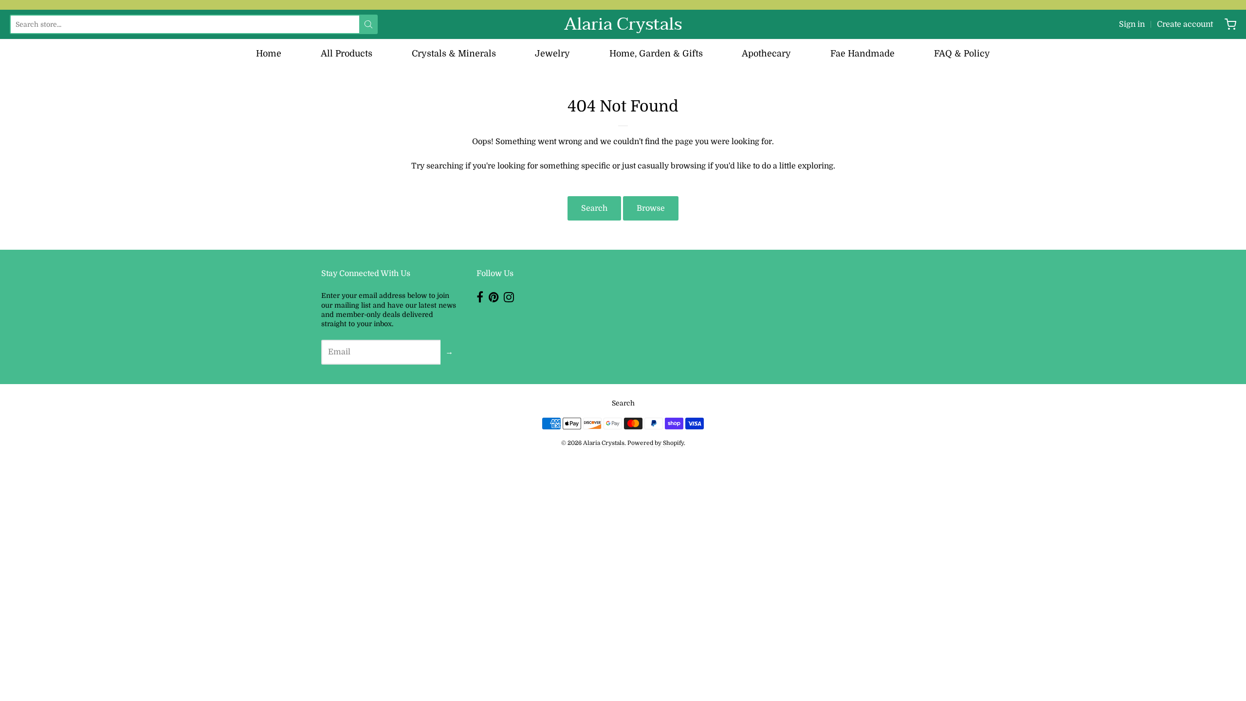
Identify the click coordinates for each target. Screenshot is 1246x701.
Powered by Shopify (655, 443)
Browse (651, 208)
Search (594, 208)
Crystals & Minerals (454, 53)
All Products (346, 53)
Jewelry (552, 53)
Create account (1185, 24)
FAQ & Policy (962, 53)
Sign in (1132, 24)
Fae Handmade (862, 53)
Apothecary (766, 53)
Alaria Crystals (623, 24)
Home (268, 53)
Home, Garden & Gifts (656, 53)
